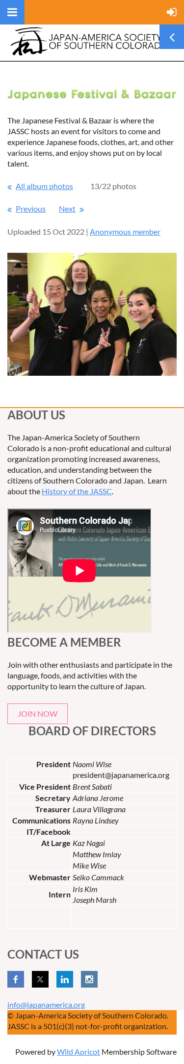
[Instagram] (89, 979)
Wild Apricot (78, 1051)
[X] (40, 979)
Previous (31, 208)
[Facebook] (15, 979)
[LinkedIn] (64, 979)
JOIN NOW (37, 713)
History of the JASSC (77, 491)
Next (67, 208)
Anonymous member (125, 231)
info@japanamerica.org (46, 1004)
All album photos (44, 186)
